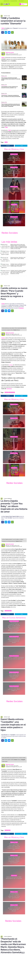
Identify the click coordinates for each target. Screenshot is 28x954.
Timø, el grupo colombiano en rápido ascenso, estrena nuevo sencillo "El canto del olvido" (10, 79)
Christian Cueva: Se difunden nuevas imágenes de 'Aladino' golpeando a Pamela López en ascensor (18, 265)
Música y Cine (7, 15)
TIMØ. (6, 127)
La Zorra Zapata (8, 610)
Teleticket (9, 388)
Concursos (14, 204)
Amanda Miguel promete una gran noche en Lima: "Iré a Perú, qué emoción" (14, 221)
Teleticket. (21, 308)
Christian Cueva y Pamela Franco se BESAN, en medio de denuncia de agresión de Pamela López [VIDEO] (18, 252)
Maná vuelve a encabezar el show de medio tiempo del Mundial (14, 909)
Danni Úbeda (7, 830)
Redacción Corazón (10, 52)
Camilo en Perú (11, 392)
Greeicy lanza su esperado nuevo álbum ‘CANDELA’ (14, 689)
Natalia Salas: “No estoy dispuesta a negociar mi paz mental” (14, 676)
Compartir (8, 145)
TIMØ (2, 28)
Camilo (2, 303)
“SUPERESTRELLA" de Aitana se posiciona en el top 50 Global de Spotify (14, 640)
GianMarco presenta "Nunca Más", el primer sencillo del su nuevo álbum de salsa (14, 422)
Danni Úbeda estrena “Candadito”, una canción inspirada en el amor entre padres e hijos (14, 171)
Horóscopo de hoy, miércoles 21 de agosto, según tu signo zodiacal (17, 258)
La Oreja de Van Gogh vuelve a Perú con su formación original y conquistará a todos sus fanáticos (14, 189)
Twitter (21, 145)
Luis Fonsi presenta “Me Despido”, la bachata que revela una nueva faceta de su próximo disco (14, 408)
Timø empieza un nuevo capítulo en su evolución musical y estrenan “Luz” (9, 87)
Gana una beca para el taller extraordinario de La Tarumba (14, 207)
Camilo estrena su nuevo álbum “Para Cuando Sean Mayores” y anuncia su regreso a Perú (14, 158)
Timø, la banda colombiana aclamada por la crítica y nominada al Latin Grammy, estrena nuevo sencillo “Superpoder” (10, 105)
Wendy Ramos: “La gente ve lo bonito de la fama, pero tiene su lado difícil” (14, 658)
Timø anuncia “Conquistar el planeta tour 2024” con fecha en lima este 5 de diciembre (10, 96)
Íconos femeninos (8, 498)
